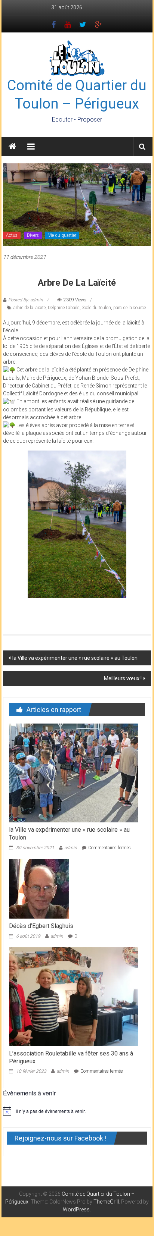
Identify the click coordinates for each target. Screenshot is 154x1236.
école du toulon (96, 307)
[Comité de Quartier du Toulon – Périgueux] (12, 146)
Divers (33, 235)
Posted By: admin (25, 299)
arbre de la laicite (29, 307)
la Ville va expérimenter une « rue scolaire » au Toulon (75, 658)
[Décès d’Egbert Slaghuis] (39, 888)
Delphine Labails (64, 307)
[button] (41, 605)
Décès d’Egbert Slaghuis (41, 925)
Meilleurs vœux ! (123, 678)
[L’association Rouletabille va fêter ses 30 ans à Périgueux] (73, 996)
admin (70, 847)
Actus (12, 235)
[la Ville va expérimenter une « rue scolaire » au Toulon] (73, 773)
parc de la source (129, 307)
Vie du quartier (62, 235)
